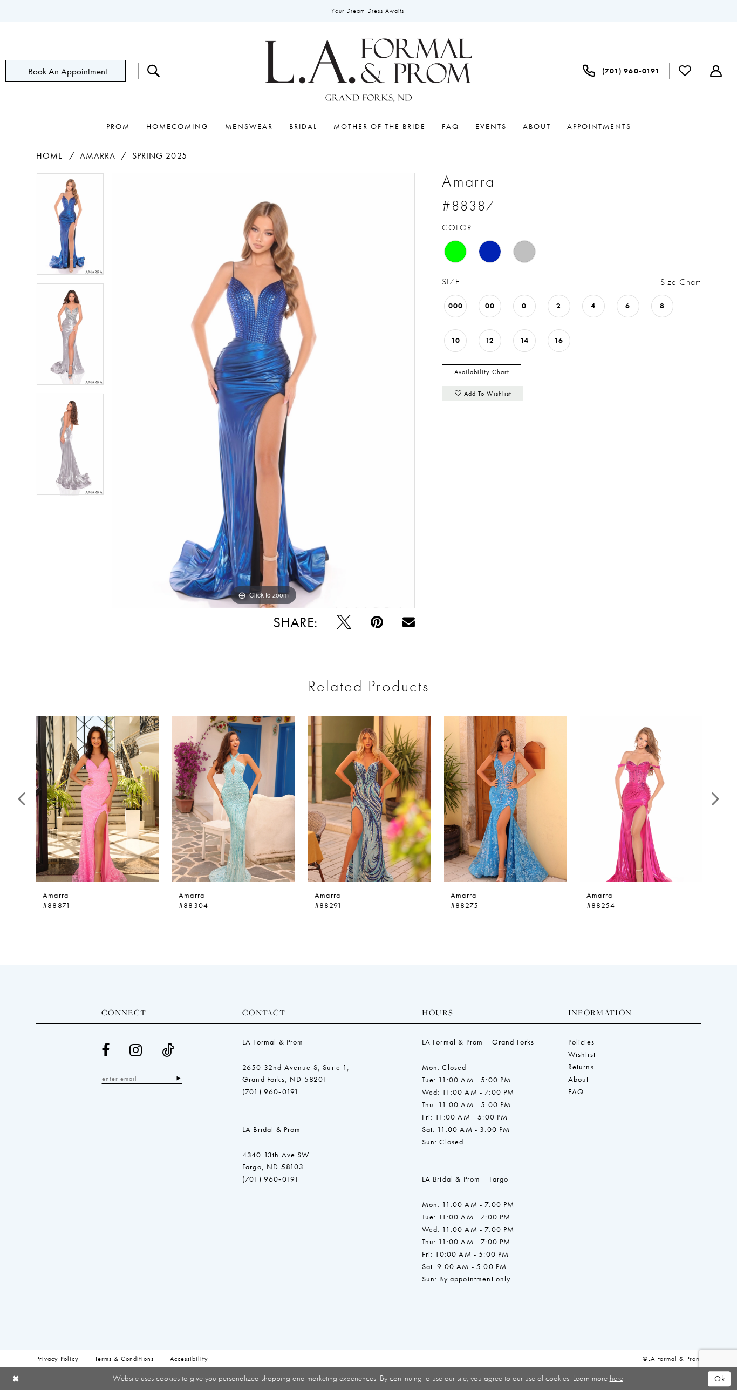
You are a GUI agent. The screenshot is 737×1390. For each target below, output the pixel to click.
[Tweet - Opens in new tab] (344, 622)
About (578, 1079)
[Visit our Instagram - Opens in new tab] (135, 1050)
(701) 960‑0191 (270, 1091)
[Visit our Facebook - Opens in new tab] (105, 1050)
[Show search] (153, 70)
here (616, 1378)
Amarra (98, 155)
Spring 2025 (159, 155)
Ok (720, 1378)
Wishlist (582, 1054)
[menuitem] (71, 71)
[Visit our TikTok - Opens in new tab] (168, 1050)
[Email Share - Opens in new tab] (408, 622)
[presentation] (97, 799)
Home (49, 155)
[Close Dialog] (15, 1378)
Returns (581, 1067)
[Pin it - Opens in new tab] (377, 622)
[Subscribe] (178, 1078)
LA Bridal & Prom (271, 1129)
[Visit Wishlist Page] (685, 70)
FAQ (576, 1091)
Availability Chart (481, 372)
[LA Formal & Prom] (368, 70)
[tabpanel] (70, 228)
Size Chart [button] (680, 282)
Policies (581, 1042)
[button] (716, 71)
